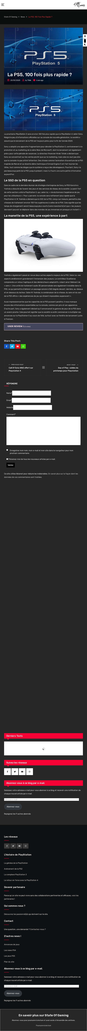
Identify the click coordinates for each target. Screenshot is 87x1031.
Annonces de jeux (11, 944)
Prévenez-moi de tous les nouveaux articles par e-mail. (31, 459)
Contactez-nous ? (38, 929)
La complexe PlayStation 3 (15, 874)
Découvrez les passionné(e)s (16, 914)
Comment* (11, 414)
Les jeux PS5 (9, 956)
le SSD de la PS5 (45, 199)
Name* (9, 393)
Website (9, 407)
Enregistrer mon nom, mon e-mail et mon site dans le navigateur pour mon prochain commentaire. (41, 451)
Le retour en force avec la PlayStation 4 (21, 880)
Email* (9, 400)
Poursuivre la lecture (43, 1026)
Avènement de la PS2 (13, 869)
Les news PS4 (10, 950)
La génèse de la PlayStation (16, 863)
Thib (29, 80)
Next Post (71, 365)
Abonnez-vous (13, 807)
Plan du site (9, 962)
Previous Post (17, 364)
